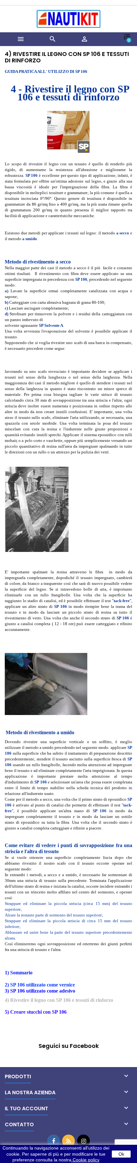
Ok (121, 1154)
